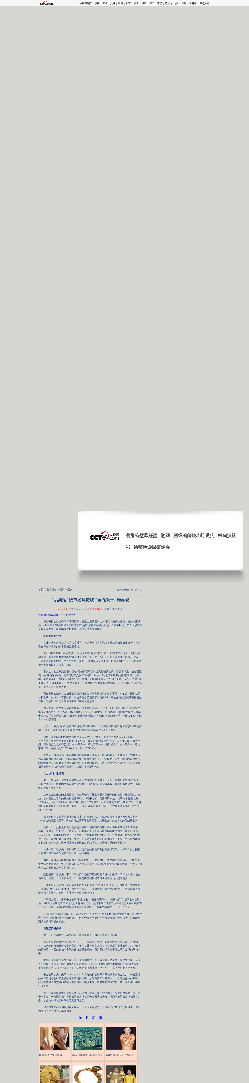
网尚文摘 (204, 3)
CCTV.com (62, 609)
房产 (151, 3)
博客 (183, 3)
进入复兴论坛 (96, 609)
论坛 (167, 3)
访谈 (175, 3)
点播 (112, 3)
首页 (40, 589)
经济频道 (51, 589)
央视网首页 (86, 3)
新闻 (120, 3)
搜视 (97, 3)
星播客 (192, 3)
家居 (159, 3)
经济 (144, 3)
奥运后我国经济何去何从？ (87, 1055)
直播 (104, 3)
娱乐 (136, 3)
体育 (128, 3)
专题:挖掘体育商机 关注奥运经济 (56, 615)
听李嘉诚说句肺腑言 (50, 1055)
